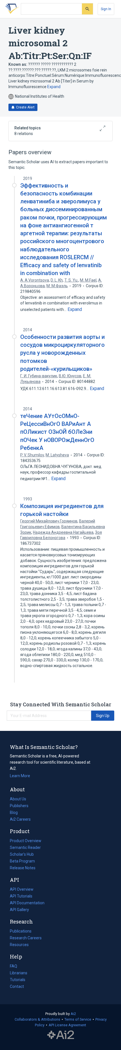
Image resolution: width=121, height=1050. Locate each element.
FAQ (13, 966)
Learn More (20, 776)
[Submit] (87, 8)
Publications (21, 931)
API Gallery (19, 909)
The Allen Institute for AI (60, 1035)
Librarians (18, 973)
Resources (19, 945)
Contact (17, 986)
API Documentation (27, 903)
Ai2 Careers (20, 820)
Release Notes (22, 868)
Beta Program (22, 861)
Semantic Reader (25, 847)
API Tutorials (21, 896)
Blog (16, 813)
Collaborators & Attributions (37, 1019)
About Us (18, 799)
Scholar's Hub (22, 854)
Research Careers (26, 938)
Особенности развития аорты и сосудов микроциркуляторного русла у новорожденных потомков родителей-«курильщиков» (62, 353)
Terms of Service (77, 1019)
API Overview (21, 889)
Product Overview (25, 840)
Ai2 (73, 1014)
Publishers (19, 805)
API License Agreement (67, 1025)
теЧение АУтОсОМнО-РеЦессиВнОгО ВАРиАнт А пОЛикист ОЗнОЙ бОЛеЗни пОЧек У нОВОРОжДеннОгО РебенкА (57, 432)
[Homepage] (11, 9)
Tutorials (17, 979)
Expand (53, 86)
